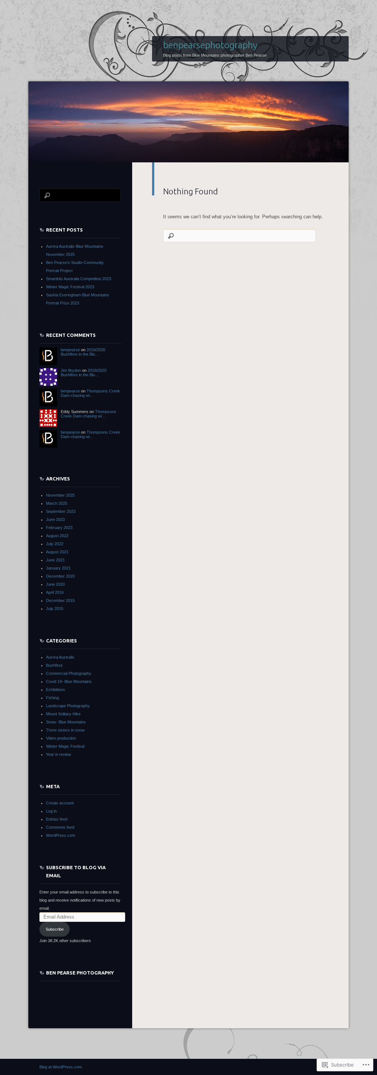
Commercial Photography (68, 673)
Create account (60, 803)
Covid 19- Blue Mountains (69, 681)
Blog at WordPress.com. (61, 1067)
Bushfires (54, 665)
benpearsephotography (210, 45)
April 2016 (55, 592)
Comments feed (60, 827)
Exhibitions (55, 689)
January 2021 (58, 568)
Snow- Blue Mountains (66, 722)
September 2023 (60, 511)
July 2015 (54, 608)
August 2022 (57, 535)
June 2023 (55, 519)
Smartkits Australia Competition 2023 (78, 278)
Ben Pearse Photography (80, 972)
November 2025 (60, 495)
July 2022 (54, 544)
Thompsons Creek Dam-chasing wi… (90, 393)
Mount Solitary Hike (63, 714)
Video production (61, 738)
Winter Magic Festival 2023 (70, 287)
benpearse (70, 350)
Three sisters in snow (65, 730)
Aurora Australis (60, 657)
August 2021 (57, 552)
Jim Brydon (71, 370)
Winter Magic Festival (65, 746)
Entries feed (56, 819)
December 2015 (60, 600)
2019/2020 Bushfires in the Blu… (83, 352)
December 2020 (60, 576)
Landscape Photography (68, 706)
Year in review (58, 754)
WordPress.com (60, 835)
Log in (51, 811)
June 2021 (55, 560)
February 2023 (59, 527)
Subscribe (55, 929)
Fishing (52, 697)
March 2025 (56, 503)
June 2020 (55, 584)
